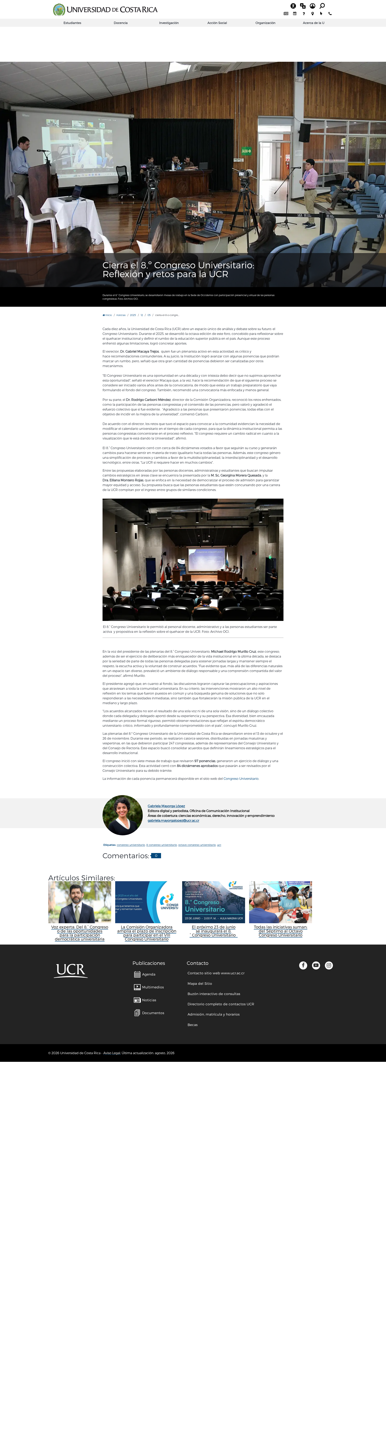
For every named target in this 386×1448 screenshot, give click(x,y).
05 (149, 315)
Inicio (108, 315)
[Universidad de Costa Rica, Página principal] (105, 9)
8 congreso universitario (161, 844)
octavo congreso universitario (197, 844)
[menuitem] (285, 14)
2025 (133, 315)
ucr (219, 844)
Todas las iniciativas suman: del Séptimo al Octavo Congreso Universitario (280, 931)
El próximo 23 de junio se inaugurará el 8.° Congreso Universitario (214, 931)
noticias (120, 315)
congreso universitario (131, 844)
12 (142, 315)
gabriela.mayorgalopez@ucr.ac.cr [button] (173, 820)
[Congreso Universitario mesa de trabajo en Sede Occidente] (193, 156)
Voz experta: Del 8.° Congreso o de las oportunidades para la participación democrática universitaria (79, 933)
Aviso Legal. (112, 1053)
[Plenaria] (193, 560)
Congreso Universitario (241, 778)
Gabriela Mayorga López (166, 806)
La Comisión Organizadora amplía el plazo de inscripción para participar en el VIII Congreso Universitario (146, 933)
